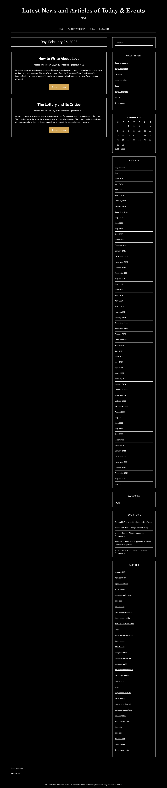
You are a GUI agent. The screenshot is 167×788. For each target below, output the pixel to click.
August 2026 (120, 167)
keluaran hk (15, 773)
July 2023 (118, 351)
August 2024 (120, 279)
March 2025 (119, 240)
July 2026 (118, 173)
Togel (92, 29)
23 (134, 140)
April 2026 (119, 190)
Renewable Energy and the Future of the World (133, 522)
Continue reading (59, 87)
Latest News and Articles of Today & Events (83, 10)
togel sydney (120, 744)
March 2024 (119, 306)
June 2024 (119, 290)
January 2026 (120, 206)
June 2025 (119, 223)
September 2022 (121, 406)
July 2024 (118, 284)
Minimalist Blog (101, 785)
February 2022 (120, 445)
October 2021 (120, 467)
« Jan (117, 149)
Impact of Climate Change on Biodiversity (131, 528)
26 (150, 140)
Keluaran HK (120, 572)
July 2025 (118, 218)
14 (123, 135)
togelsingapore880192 (73, 65)
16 (134, 135)
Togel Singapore (121, 92)
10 (139, 131)
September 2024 (121, 273)
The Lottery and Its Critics (59, 104)
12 (150, 131)
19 (150, 135)
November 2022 (121, 395)
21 (123, 140)
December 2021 (121, 456)
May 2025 (119, 229)
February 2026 (120, 201)
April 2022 (119, 434)
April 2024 (119, 301)
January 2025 (120, 251)
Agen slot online (121, 584)
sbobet (118, 97)
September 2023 (121, 340)
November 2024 (121, 262)
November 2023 (121, 329)
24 (139, 140)
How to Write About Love (58, 58)
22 (128, 140)
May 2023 (119, 362)
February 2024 (120, 312)
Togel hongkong (121, 69)
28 (123, 145)
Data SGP (118, 74)
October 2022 (120, 401)
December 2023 (121, 323)
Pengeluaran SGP (76, 29)
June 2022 (119, 423)
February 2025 (120, 245)
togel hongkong (17, 768)
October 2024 (120, 267)
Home (60, 29)
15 (128, 135)
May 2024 (119, 295)
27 (118, 145)
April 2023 (119, 368)
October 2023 (120, 334)
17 (139, 135)
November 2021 (121, 462)
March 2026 (119, 195)
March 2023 (119, 373)
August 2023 (120, 345)
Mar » (123, 149)
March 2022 (119, 440)
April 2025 (119, 234)
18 (145, 135)
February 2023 (120, 379)
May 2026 (119, 184)
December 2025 (121, 212)
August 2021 (120, 479)
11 (145, 131)
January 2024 (120, 317)
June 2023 (119, 356)
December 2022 (121, 390)
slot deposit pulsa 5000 (124, 624)
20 (118, 140)
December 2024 (121, 256)
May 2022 (119, 429)
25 (145, 140)
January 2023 (120, 384)
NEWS (117, 503)
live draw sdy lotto (122, 750)
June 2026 (119, 179)
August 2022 (120, 412)
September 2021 (121, 473)
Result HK (104, 29)
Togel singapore (121, 63)
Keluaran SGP (120, 578)
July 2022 (118, 417)
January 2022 (120, 451)
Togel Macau (120, 103)
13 (118, 135)
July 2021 (118, 484)
